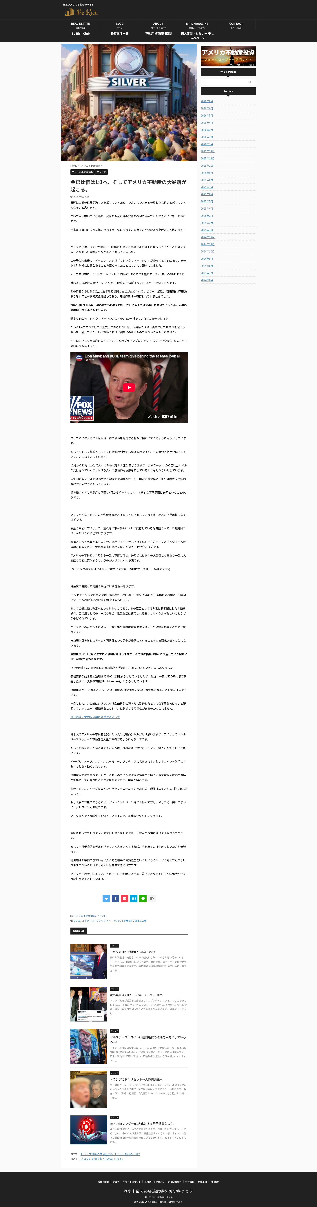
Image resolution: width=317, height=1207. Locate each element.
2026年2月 (207, 137)
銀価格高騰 (140, 920)
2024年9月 (207, 258)
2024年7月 (207, 273)
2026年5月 (207, 115)
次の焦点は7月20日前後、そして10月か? (136, 995)
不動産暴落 (127, 920)
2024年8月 (207, 266)
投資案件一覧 (119, 33)
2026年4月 (207, 122)
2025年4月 (207, 208)
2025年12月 (208, 151)
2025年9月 (207, 172)
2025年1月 (207, 230)
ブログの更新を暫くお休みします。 (102, 1159)
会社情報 (189, 1181)
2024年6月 (207, 280)
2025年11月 (208, 158)
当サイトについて (132, 1181)
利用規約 (215, 1181)
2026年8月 (207, 101)
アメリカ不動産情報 (84, 915)
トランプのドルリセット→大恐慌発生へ (136, 1079)
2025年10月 (208, 165)
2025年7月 (207, 187)
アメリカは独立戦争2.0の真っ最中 (132, 952)
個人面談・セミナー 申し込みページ (197, 35)
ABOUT (158, 25)
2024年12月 (208, 237)
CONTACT (236, 25)
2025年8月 (207, 180)
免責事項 (202, 1181)
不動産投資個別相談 (158, 33)
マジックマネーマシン (108, 920)
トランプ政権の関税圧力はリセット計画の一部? (110, 1154)
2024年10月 (208, 251)
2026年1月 (207, 144)
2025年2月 (207, 223)
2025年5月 (207, 201)
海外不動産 (103, 1181)
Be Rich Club (81, 33)
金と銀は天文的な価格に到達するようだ (95, 717)
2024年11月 (208, 244)
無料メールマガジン (154, 1181)
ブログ (116, 1181)
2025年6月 (207, 194)
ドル (92, 920)
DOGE (77, 920)
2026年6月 (207, 108)
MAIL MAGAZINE (197, 25)
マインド (101, 915)
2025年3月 (207, 215)
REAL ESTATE (80, 25)
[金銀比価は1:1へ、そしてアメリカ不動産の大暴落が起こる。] (133, 898)
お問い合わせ (174, 1181)
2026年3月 (207, 130)
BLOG (119, 25)
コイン (85, 920)
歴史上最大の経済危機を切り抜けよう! (159, 1191)
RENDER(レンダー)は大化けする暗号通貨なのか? (142, 1123)
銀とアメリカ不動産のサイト (158, 1197)
